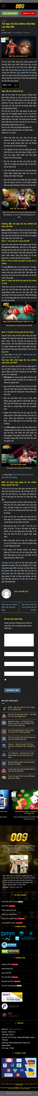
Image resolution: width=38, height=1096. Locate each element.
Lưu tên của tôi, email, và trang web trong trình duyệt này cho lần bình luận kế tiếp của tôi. (19, 683)
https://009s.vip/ (15, 1029)
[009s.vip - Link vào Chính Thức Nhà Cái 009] (20, 6)
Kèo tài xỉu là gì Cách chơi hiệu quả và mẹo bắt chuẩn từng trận (21, 738)
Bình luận (8, 632)
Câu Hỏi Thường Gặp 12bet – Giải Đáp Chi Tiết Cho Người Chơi (22, 715)
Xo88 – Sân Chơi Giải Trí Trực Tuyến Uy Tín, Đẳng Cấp (21, 708)
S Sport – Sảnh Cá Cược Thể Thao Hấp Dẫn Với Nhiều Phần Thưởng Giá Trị (21, 746)
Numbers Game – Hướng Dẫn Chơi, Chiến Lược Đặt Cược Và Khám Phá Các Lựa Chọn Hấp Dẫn (21, 723)
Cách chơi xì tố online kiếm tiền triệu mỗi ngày (9, 607)
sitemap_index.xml (15, 887)
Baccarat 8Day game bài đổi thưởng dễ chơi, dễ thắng (21, 763)
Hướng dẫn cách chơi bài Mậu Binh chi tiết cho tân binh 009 (22, 770)
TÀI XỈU (4, 21)
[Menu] (3, 6)
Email (6, 660)
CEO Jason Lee (25, 32)
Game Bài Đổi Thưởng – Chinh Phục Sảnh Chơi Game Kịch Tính (19, 812)
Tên (6, 650)
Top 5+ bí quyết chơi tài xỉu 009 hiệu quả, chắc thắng (21, 777)
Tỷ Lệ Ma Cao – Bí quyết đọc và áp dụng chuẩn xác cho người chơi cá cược (21, 755)
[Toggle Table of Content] (14, 85)
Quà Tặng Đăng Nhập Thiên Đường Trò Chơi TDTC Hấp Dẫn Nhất (21, 731)
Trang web (8, 670)
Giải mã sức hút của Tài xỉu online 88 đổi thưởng (29, 607)
